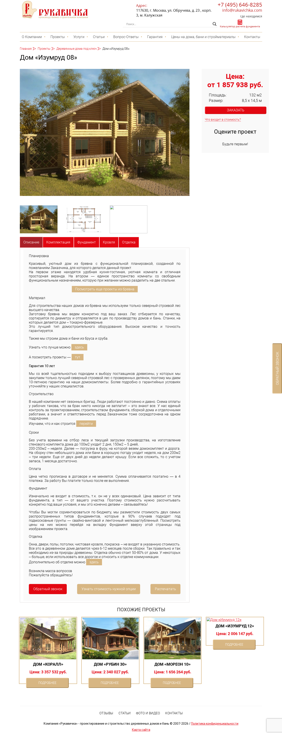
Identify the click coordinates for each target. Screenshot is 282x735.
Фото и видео (148, 713)
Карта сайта (141, 729)
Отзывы (106, 713)
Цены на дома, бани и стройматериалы (203, 37)
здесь (79, 347)
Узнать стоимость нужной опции (109, 589)
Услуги (78, 37)
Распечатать (165, 589)
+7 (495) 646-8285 (240, 4)
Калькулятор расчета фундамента (240, 26)
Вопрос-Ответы (126, 37)
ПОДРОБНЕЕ (47, 683)
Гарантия (155, 37)
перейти (86, 424)
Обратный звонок (47, 589)
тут (77, 357)
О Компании (32, 37)
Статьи (99, 37)
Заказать (235, 110)
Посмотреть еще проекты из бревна (104, 289)
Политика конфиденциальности (214, 723)
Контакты (252, 37)
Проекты (57, 37)
